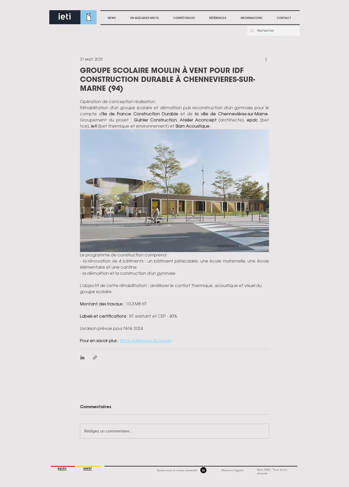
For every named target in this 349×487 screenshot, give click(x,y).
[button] (184, 17)
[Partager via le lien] (94, 357)
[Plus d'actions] (266, 59)
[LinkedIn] (203, 470)
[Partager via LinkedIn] (82, 357)
